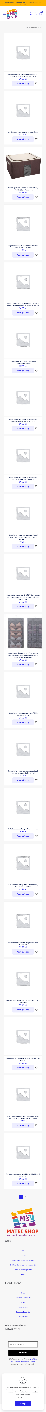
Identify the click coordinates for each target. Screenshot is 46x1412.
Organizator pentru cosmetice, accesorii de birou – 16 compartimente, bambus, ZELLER (23, 304)
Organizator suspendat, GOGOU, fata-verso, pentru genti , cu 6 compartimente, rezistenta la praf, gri (23, 597)
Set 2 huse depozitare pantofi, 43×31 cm (23, 829)
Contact (23, 1255)
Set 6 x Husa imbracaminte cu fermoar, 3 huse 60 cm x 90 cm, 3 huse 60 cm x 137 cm (23, 1117)
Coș (23, 1302)
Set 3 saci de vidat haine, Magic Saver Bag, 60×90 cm (23, 944)
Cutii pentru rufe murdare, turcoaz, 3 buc (23, 132)
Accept (23, 1403)
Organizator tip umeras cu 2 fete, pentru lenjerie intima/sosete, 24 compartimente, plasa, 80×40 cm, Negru (23, 655)
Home (23, 1251)
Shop (23, 1293)
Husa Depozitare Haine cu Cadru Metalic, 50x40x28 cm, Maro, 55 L (23, 189)
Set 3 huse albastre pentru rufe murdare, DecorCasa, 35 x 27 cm (23, 886)
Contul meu (23, 1307)
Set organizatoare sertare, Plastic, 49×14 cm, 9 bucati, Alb (23, 1175)
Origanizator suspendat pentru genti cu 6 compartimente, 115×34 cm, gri (23, 772)
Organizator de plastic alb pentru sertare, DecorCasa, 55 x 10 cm (23, 247)
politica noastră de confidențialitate (24, 1360)
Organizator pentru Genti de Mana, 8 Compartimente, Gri (23, 362)
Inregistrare (23, 1316)
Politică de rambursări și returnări (23, 1265)
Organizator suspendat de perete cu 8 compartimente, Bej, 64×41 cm (23, 478)
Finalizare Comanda (23, 1298)
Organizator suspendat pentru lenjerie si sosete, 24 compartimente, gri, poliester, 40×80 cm (23, 537)
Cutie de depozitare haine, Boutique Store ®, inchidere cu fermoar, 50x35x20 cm (23, 75)
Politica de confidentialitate (23, 1260)
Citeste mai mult (23, 1398)
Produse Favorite (23, 1312)
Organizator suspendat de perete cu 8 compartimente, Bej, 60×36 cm (23, 420)
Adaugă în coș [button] (23, 83)
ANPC (23, 1274)
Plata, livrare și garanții (23, 1270)
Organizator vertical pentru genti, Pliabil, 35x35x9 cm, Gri (23, 714)
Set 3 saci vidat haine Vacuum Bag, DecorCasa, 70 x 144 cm (23, 1001)
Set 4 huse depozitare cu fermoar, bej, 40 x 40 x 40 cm (23, 1059)
